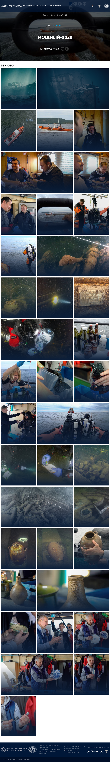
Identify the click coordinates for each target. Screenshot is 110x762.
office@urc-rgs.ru (73, 752)
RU (92, 5)
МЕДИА (35, 5)
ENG (92, 7)
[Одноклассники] (67, 49)
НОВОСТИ (42, 5)
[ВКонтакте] (62, 49)
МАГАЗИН (58, 5)
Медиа (52, 15)
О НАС (18, 5)
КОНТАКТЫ (19, 7)
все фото (56, 25)
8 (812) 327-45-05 (72, 750)
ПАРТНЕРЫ (50, 5)
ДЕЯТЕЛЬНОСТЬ (27, 5)
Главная (45, 15)
